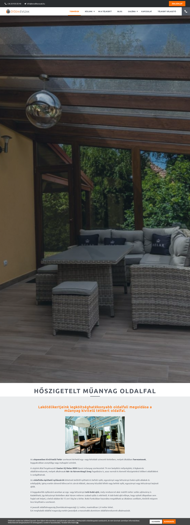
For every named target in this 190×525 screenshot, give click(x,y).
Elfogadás (169, 521)
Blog (119, 11)
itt (77, 523)
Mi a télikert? (105, 11)
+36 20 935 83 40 (14, 3)
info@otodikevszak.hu (36, 3)
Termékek (74, 11)
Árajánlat (177, 3)
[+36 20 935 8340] (186, 11)
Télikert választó (167, 11)
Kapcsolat (146, 11)
